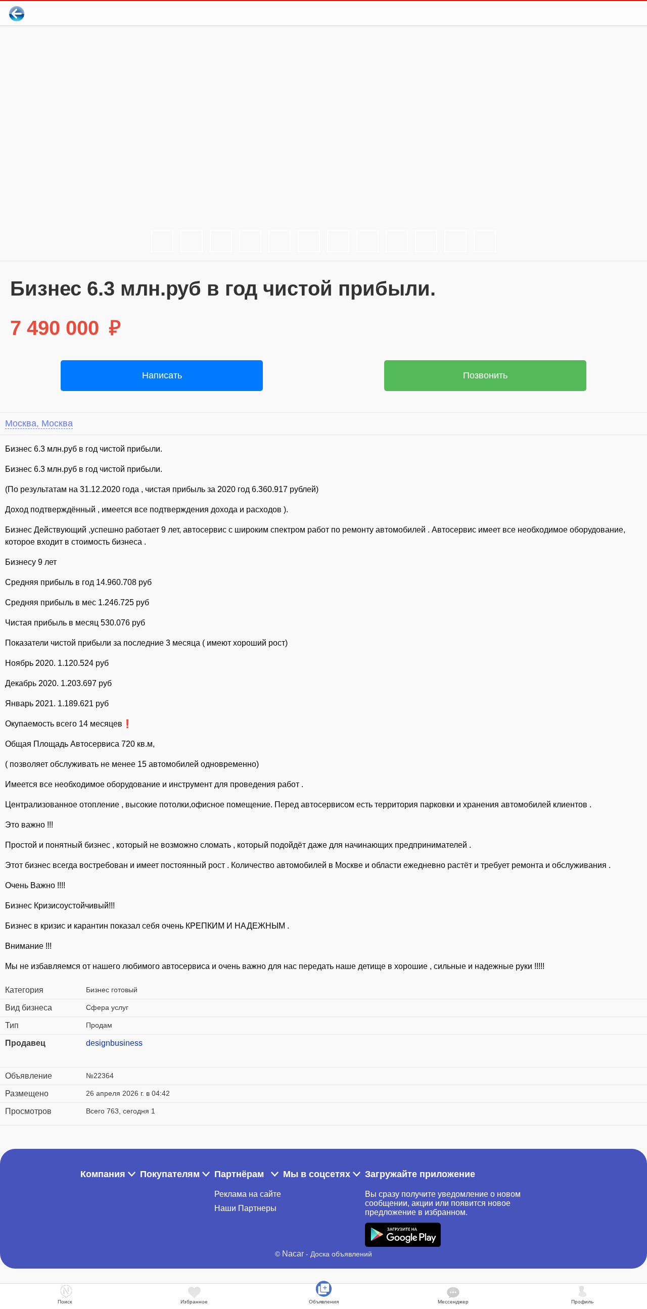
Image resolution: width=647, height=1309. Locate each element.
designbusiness (114, 1043)
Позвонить (485, 375)
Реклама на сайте (247, 1194)
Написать (162, 375)
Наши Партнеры (245, 1208)
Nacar (293, 1253)
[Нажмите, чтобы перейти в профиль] (93, 1055)
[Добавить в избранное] (598, 13)
